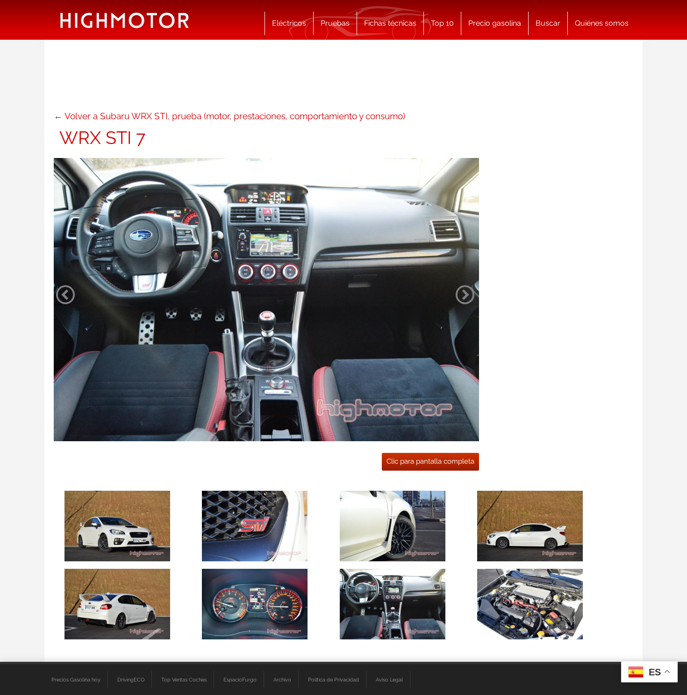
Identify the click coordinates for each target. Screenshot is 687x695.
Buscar (548, 23)
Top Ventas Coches (184, 679)
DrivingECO (130, 679)
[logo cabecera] (124, 20)
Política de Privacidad (333, 679)
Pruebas (335, 23)
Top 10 (442, 23)
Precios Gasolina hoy (75, 679)
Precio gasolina (494, 23)
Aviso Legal (389, 679)
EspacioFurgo (240, 679)
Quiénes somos (602, 23)
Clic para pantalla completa (430, 461)
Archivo (282, 679)
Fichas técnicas (390, 23)
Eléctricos (289, 23)
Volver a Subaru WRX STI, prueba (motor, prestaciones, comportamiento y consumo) (234, 116)
